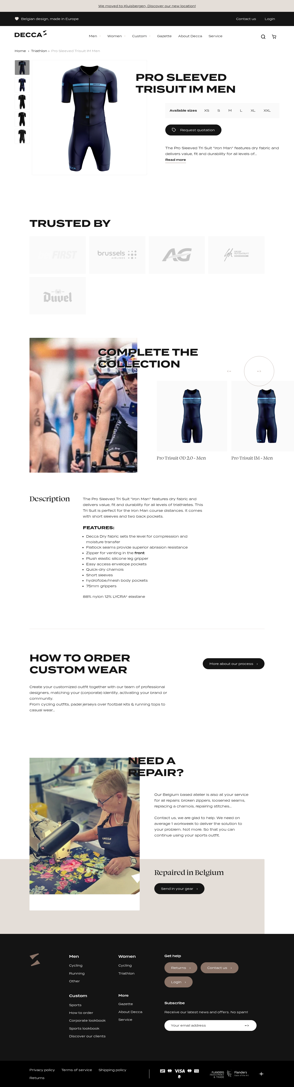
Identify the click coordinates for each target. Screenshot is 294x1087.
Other (74, 981)
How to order (81, 1013)
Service (216, 36)
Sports (75, 1005)
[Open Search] (263, 37)
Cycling (75, 965)
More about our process (231, 664)
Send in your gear (177, 889)
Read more (175, 160)
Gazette (164, 36)
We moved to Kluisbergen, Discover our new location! (147, 6)
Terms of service (76, 1070)
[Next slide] (259, 371)
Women (114, 36)
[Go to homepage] (31, 31)
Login (270, 18)
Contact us (246, 18)
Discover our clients (87, 1036)
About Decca (190, 36)
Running (77, 973)
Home (20, 51)
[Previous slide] (229, 371)
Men (93, 36)
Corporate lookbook (87, 1020)
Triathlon (39, 51)
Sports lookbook (84, 1028)
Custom (139, 36)
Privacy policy (42, 1070)
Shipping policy (112, 1070)
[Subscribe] (247, 1025)
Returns (178, 968)
